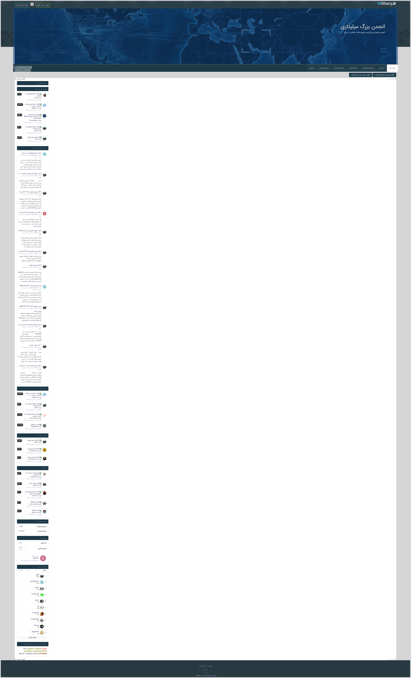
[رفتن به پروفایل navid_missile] (44, 503)
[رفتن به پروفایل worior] (42, 588)
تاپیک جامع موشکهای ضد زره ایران (33, 95)
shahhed (35, 215)
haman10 (35, 496)
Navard (36, 625)
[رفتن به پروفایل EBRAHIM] (44, 426)
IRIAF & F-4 (36, 511)
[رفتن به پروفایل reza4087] (44, 512)
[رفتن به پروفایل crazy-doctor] (44, 450)
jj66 (23, 654)
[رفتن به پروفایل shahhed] (44, 213)
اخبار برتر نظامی (35, 425)
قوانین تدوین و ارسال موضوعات (384, 75)
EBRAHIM (34, 427)
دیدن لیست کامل (29, 644)
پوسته (210, 666)
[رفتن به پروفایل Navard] (42, 626)
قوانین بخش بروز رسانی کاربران (360, 75)
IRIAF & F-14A (35, 502)
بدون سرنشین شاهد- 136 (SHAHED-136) (29, 286)
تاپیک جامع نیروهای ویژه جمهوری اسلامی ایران (33, 493)
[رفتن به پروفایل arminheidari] (42, 620)
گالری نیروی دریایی (34, 483)
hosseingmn (34, 120)
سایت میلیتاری (324, 68)
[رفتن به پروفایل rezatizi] (44, 484)
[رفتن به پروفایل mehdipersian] (44, 154)
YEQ (24, 649)
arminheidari (35, 619)
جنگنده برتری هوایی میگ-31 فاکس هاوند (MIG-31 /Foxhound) (32, 116)
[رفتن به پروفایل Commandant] (44, 458)
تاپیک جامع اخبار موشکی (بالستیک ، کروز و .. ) (33, 105)
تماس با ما (202, 666)
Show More (32, 638)
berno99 (36, 558)
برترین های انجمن (368, 68)
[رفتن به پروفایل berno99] (43, 558)
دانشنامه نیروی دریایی (33, 457)
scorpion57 (35, 594)
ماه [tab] (36, 570)
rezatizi (35, 485)
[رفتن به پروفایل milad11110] (44, 105)
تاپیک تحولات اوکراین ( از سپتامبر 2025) (33, 128)
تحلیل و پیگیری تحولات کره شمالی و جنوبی (29, 325)
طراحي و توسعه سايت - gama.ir (205, 675)
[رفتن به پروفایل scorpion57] (42, 595)
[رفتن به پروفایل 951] (42, 607)
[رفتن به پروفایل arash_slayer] (44, 415)
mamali (35, 654)
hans (36, 98)
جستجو (311, 68)
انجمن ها (392, 68)
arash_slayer (33, 418)
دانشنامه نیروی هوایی (33, 137)
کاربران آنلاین (353, 68)
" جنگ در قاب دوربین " (35, 345)
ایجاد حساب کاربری (21, 5)
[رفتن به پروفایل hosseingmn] (44, 116)
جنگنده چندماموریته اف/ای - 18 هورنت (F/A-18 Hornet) (29, 366)
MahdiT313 (35, 632)
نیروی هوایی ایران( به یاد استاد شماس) (33, 474)
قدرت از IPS (205, 672)
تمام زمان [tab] (21, 570)
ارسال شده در (25, 253)
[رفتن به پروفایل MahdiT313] (42, 633)
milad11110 (35, 108)
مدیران (382, 68)
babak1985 (34, 477)
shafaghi (29, 654)
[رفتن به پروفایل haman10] (44, 493)
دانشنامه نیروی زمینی (34, 449)
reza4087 (35, 513)
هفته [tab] (44, 570)
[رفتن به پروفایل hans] (44, 95)
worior (37, 588)
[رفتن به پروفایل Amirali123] (42, 614)
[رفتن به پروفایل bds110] (42, 601)
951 (38, 606)
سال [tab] (29, 570)
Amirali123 (35, 613)
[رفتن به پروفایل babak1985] (44, 474)
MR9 (36, 131)
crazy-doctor (33, 451)
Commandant (33, 459)
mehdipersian (33, 155)
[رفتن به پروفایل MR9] (44, 128)
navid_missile (33, 504)
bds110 (37, 600)
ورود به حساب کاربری (43, 5)
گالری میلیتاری (338, 68)
